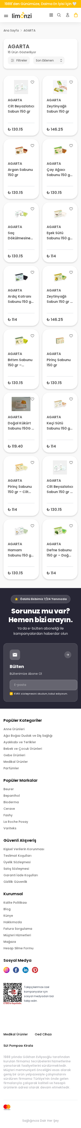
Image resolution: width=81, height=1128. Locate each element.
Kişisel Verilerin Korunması (23, 849)
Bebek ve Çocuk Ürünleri (22, 748)
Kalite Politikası (15, 902)
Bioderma (11, 802)
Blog (7, 909)
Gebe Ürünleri (14, 755)
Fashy (8, 815)
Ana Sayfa (11, 30)
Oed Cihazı (43, 1034)
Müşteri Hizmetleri (17, 935)
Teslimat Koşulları (17, 855)
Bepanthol (11, 795)
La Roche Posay (15, 822)
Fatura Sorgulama (17, 928)
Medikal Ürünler (15, 762)
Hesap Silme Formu (18, 948)
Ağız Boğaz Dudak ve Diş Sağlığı (27, 735)
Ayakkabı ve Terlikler (19, 742)
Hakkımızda (12, 922)
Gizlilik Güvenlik (15, 882)
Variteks (9, 828)
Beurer (8, 789)
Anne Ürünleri (13, 729)
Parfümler (11, 768)
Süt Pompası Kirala (18, 1045)
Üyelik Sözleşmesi (16, 862)
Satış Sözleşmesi (16, 868)
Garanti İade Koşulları (20, 875)
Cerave (9, 808)
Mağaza (9, 942)
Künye (8, 915)
